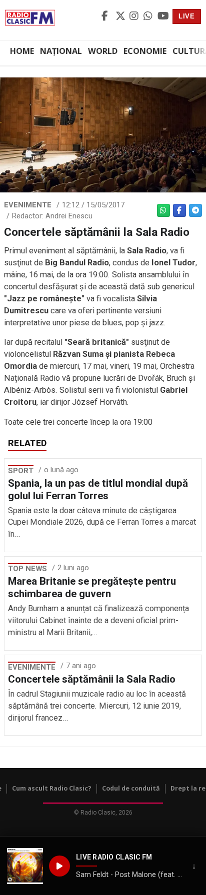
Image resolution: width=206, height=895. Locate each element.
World (103, 50)
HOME (22, 50)
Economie (145, 50)
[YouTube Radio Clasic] (163, 16)
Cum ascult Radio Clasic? (52, 788)
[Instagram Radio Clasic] (135, 16)
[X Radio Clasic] (121, 16)
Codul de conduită (131, 788)
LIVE (186, 16)
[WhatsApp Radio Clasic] (149, 16)
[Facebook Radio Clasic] (107, 16)
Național (61, 50)
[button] (25, 866)
